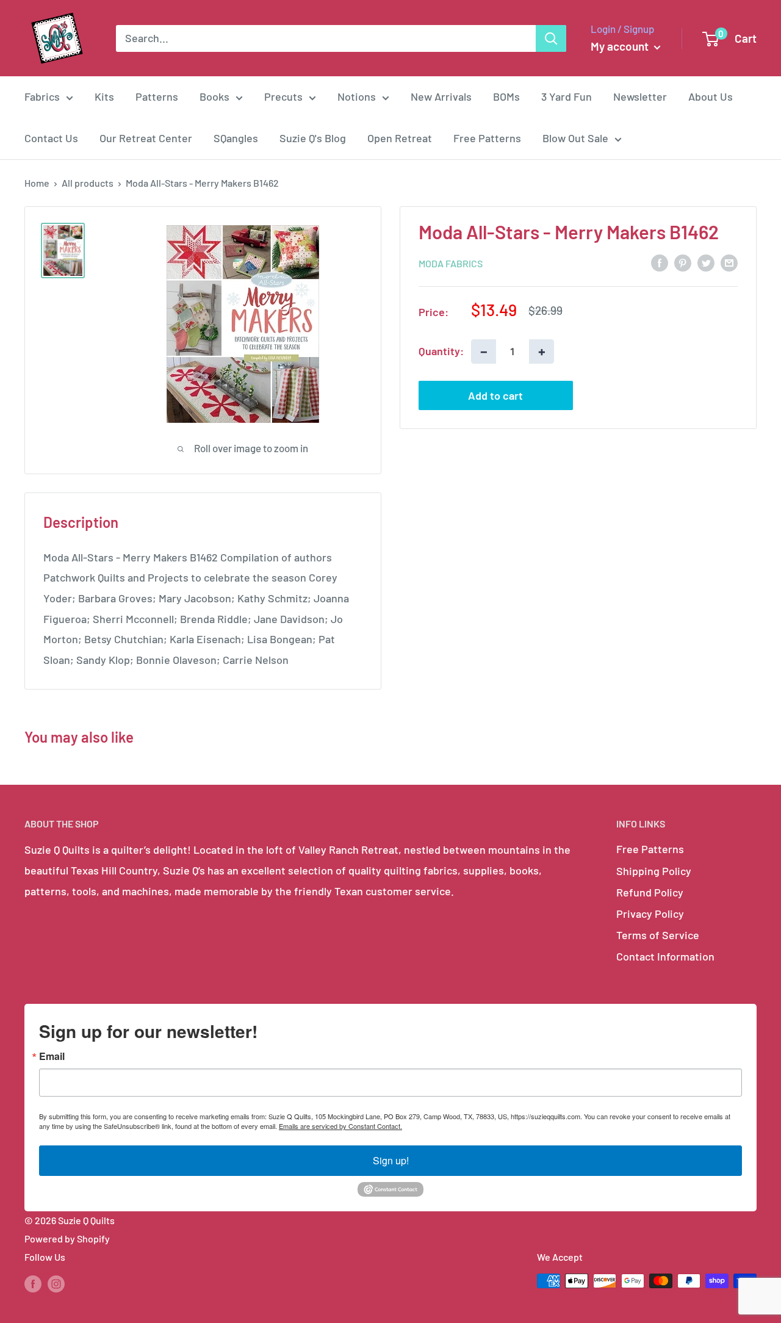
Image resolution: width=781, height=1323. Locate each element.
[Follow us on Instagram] (56, 1283)
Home (36, 183)
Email (52, 1056)
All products (87, 183)
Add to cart (495, 395)
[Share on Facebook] (659, 261)
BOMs (506, 96)
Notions (356, 96)
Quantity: (441, 350)
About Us (710, 96)
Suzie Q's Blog (312, 138)
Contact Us (51, 138)
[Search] (551, 38)
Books (214, 96)
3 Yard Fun (566, 96)
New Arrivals (441, 96)
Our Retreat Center (145, 138)
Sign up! (391, 1160)
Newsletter (640, 96)
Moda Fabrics (451, 263)
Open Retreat (399, 138)
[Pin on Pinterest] (682, 261)
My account (621, 46)
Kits (104, 96)
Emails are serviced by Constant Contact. (340, 1126)
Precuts (283, 96)
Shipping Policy (653, 871)
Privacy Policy (650, 913)
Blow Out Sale (575, 138)
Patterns (156, 96)
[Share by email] (729, 261)
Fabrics (42, 96)
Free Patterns (487, 138)
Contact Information (665, 956)
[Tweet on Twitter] (705, 261)
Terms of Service (657, 935)
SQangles (236, 138)
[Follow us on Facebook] (32, 1283)
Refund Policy (649, 892)
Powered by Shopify (67, 1238)
